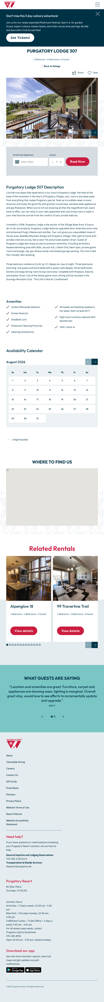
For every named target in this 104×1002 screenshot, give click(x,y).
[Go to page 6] (21, 645)
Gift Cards (11, 781)
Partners (10, 794)
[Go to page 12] (37, 645)
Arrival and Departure (23, 155)
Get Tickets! (20, 37)
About (9, 755)
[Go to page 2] (10, 645)
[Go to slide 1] (52, 717)
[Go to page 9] (29, 645)
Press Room (12, 788)
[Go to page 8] (26, 645)
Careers (10, 768)
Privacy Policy (13, 801)
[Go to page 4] (15, 645)
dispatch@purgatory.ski (19, 866)
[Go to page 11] (34, 645)
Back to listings (52, 66)
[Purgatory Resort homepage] (10, 4)
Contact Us (12, 775)
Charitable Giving (15, 762)
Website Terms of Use (17, 807)
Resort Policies (14, 814)
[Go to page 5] (18, 645)
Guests (52, 155)
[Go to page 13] (40, 645)
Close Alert (98, 14)
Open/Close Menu (97, 5)
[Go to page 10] (31, 645)
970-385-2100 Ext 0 (16, 858)
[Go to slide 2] (54, 717)
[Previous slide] (88, 132)
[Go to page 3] (13, 645)
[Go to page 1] (7, 645)
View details (24, 631)
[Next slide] (95, 132)
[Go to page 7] (23, 645)
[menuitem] (14, 134)
